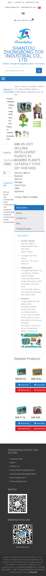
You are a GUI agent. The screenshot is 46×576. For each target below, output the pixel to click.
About (19, 213)
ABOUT (10, 2)
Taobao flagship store (18, 481)
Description (21, 207)
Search (7, 164)
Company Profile (16, 459)
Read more (25, 385)
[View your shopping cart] (31, 20)
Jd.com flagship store (18, 477)
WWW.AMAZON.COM (28, 7)
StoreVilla (33, 572)
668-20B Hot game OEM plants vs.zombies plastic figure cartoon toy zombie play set (37, 417)
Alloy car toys (10, 120)
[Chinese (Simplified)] (39, 7)
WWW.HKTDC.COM (32, 2)
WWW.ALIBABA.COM (12, 7)
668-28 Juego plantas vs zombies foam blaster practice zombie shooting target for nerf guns (37, 378)
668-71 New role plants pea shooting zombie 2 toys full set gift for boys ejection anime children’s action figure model (21, 417)
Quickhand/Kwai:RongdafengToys (23, 474)
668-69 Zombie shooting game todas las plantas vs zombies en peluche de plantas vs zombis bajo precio (21, 378)
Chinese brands (23, 228)
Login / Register (22, 20)
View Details (24, 390)
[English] (23, 13)
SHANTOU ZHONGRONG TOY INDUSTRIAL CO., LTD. (24, 54)
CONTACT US (19, 2)
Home (16, 86)
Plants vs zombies (28, 86)
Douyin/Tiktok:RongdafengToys (22, 470)
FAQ (18, 223)
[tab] (29, 207)
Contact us (21, 218)
